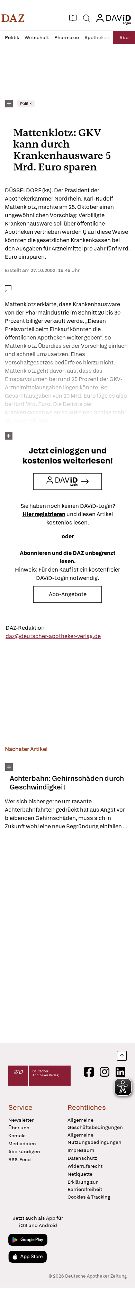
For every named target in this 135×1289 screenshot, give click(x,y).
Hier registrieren (43, 514)
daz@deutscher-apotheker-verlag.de (53, 636)
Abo (123, 37)
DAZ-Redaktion (25, 628)
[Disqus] (67, 936)
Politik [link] (26, 103)
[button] (13, 18)
